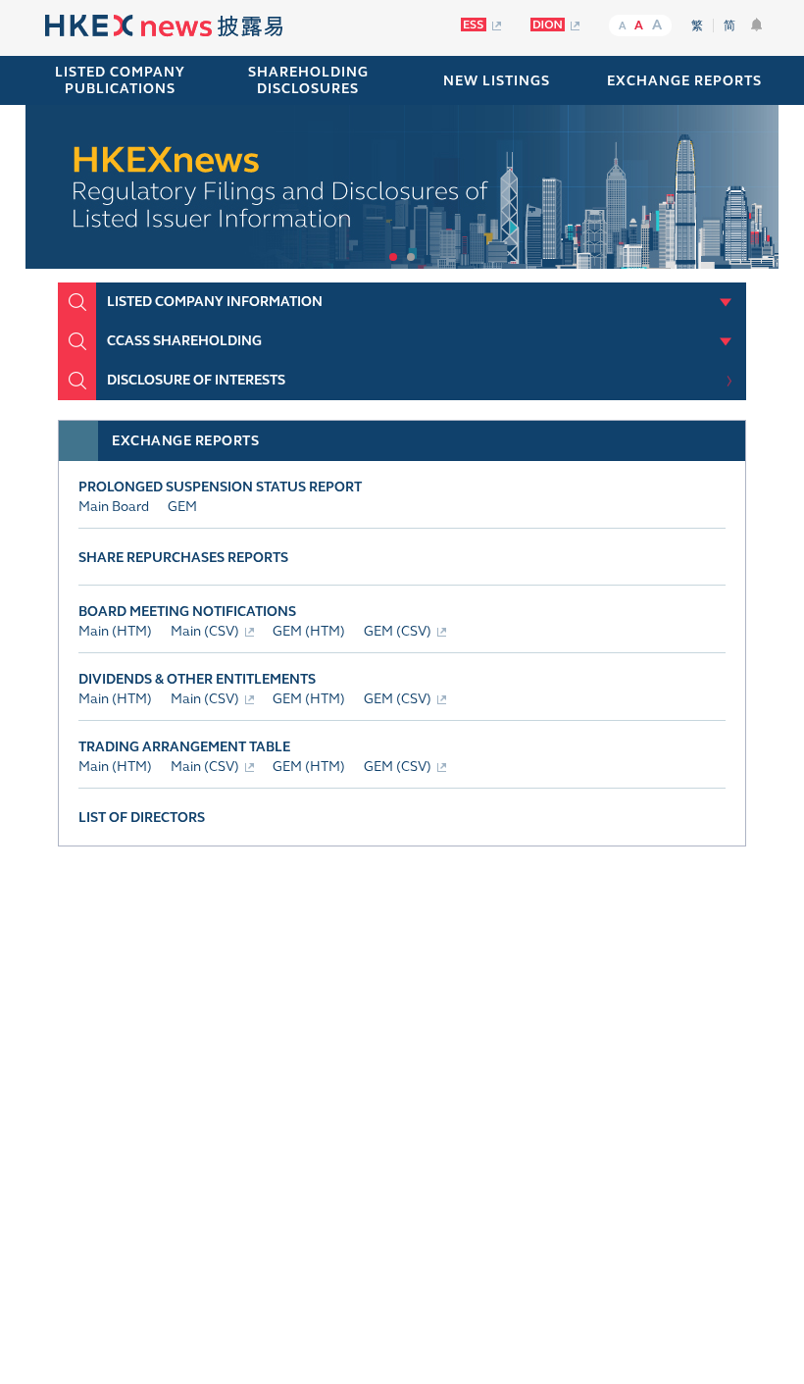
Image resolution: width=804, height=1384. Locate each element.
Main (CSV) (205, 631)
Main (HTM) (115, 631)
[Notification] (757, 24)
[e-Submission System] (481, 25)
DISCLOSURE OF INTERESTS (196, 380)
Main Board (113, 506)
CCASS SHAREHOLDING (184, 341)
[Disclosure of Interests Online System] (554, 25)
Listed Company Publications (120, 80)
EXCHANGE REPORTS (684, 81)
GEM (182, 506)
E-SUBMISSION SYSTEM (238, 939)
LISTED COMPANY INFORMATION (215, 301)
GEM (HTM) (309, 631)
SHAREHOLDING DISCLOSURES (308, 80)
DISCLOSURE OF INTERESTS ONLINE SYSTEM (570, 947)
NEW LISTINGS (496, 81)
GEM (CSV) (397, 631)
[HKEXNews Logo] (163, 28)
